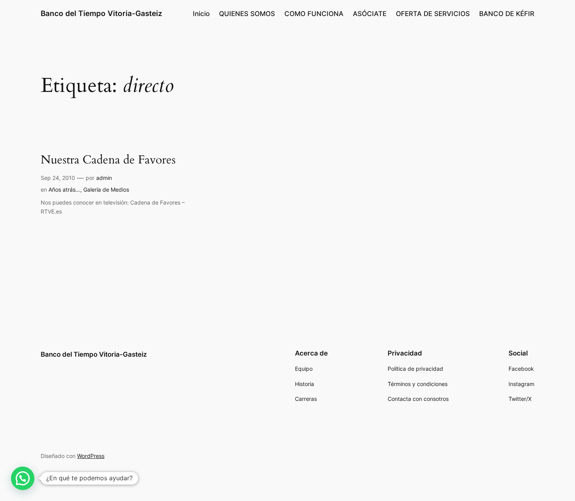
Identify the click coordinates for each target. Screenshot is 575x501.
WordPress (90, 456)
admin (104, 177)
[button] (22, 478)
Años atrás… (64, 189)
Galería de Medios (106, 189)
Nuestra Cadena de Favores (108, 160)
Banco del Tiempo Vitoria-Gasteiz (101, 13)
